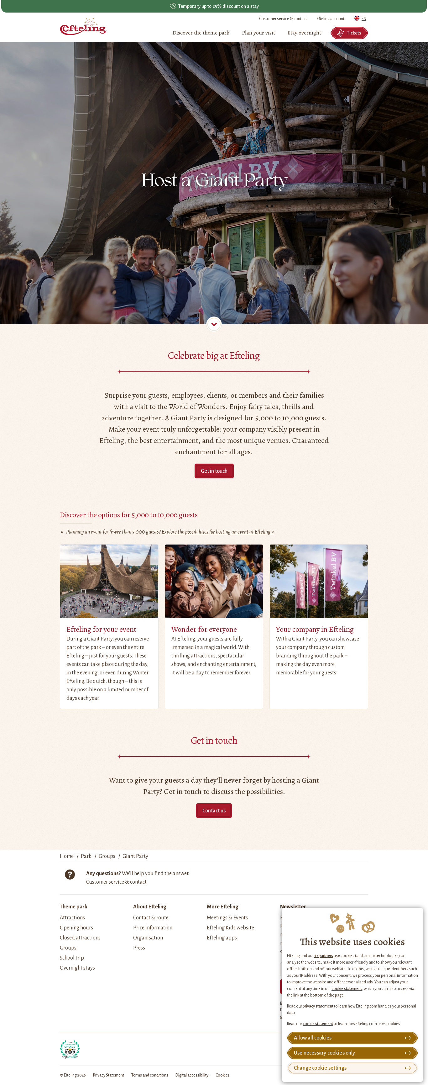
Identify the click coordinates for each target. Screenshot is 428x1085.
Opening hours (76, 928)
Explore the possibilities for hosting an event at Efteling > (218, 532)
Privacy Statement (108, 1075)
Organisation (148, 938)
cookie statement (346, 989)
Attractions (72, 918)
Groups (68, 948)
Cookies (223, 1075)
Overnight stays (77, 968)
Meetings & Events (227, 918)
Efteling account (330, 19)
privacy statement (318, 1006)
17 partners (323, 956)
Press (139, 948)
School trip (72, 958)
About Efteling (149, 907)
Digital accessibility (191, 1075)
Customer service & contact (283, 19)
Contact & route (151, 918)
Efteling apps (222, 938)
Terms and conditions (149, 1075)
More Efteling (222, 907)
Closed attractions (80, 938)
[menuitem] (201, 33)
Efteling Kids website (230, 928)
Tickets (354, 32)
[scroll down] (214, 324)
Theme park (73, 907)
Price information (152, 928)
